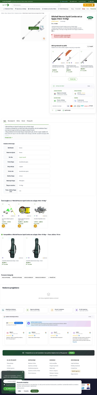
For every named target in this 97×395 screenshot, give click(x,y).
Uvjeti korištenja (75, 363)
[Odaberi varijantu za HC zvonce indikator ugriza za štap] (3, 226)
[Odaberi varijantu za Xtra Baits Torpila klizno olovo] (35, 226)
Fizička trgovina (10, 368)
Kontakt (9, 370)
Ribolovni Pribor (9, 9)
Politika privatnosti (75, 365)
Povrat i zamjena (54, 370)
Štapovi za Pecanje (17, 277)
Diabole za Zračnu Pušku (50, 9)
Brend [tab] (23, 121)
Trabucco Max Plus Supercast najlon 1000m (23, 219)
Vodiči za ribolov (53, 375)
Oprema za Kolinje (21, 9)
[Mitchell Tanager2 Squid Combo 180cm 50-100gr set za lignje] (72, 57)
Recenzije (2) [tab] (11, 121)
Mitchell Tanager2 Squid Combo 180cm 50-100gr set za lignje (72, 67)
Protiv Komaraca (64, 9)
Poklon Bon (52, 368)
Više (52, 31)
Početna (2, 13)
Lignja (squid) (22, 157)
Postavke (26, 391)
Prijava (71, 352)
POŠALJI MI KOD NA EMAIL (14, 388)
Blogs (72, 9)
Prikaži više (73, 79)
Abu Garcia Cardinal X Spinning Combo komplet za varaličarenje (87, 66)
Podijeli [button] (59, 110)
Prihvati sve (34, 391)
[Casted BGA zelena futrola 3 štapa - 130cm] (36, 247)
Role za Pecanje (6, 277)
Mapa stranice (74, 374)
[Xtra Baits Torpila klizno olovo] (40, 209)
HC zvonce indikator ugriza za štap (7, 219)
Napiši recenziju (18, 323)
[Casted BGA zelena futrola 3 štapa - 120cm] (12, 247)
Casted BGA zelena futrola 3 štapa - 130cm (34, 260)
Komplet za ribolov (18, 13)
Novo (88, 9)
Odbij (19, 391)
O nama (9, 365)
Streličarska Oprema (35, 9)
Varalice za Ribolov (40, 277)
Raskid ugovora (76, 371)
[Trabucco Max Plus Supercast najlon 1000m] (24, 209)
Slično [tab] (18, 121)
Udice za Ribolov (28, 277)
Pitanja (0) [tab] (29, 121)
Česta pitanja (10, 363)
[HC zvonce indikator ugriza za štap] (8, 209)
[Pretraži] (59, 5)
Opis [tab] (5, 121)
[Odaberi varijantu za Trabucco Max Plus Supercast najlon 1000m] (19, 226)
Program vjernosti (54, 365)
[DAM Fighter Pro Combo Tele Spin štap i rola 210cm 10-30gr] (58, 57)
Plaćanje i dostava (54, 373)
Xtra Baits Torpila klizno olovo (39, 218)
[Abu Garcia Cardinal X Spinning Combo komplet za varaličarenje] (87, 57)
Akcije (83, 9)
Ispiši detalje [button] (68, 110)
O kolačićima (74, 368)
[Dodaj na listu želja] (53, 52)
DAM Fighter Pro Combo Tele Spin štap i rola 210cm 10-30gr (58, 66)
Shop (6, 13)
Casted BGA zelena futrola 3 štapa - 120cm (10, 260)
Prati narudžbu (53, 363)
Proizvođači (78, 9)
